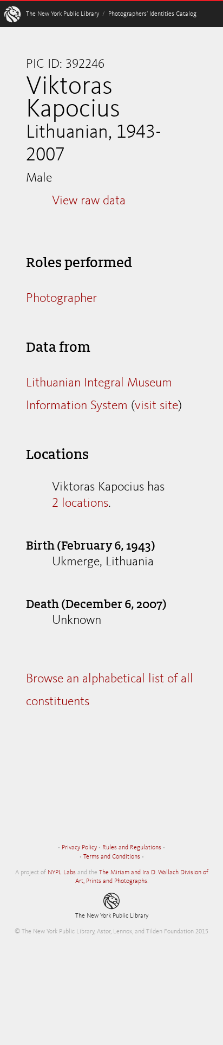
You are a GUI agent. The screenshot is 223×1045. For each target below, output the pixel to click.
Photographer (61, 298)
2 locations (80, 503)
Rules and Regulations (131, 847)
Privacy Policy (79, 847)
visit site (156, 405)
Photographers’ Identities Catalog (152, 14)
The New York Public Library (62, 14)
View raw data (89, 201)
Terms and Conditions (111, 857)
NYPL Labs (62, 872)
